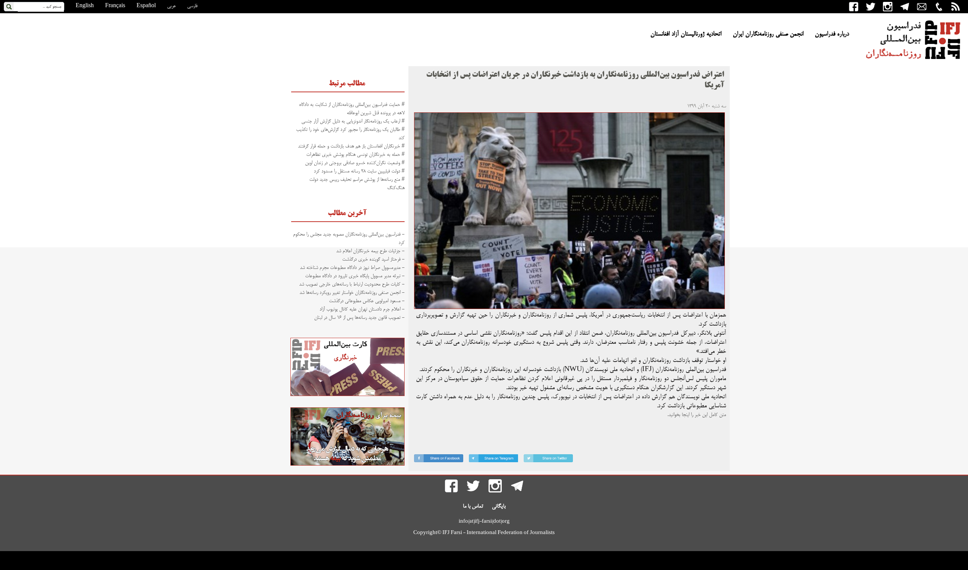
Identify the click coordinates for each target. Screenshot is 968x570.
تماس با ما (473, 506)
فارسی (192, 6)
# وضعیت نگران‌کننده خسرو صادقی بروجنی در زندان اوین (355, 163)
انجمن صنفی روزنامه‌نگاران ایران (768, 34)
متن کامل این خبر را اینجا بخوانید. (696, 415)
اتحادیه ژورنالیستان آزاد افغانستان (685, 34)
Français (115, 6)
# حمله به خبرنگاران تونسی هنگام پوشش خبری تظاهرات (355, 155)
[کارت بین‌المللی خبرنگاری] (347, 395)
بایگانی (499, 506)
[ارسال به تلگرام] (493, 459)
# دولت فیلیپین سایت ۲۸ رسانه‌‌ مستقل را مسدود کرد (359, 171)
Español (146, 6)
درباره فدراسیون (832, 34)
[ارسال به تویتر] (548, 459)
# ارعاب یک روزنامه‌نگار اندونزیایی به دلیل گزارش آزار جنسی (353, 121)
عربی (171, 6)
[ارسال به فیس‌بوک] (438, 459)
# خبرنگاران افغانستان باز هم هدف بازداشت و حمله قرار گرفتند (351, 146)
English (85, 6)
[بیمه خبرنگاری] (347, 464)
